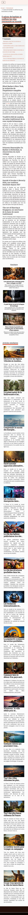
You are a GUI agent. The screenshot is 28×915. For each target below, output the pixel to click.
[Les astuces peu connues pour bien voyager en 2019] (14, 273)
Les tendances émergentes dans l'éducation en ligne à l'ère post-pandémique (13, 502)
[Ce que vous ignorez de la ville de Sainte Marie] (14, 876)
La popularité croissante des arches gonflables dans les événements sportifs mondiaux (14, 642)
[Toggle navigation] (3, 2)
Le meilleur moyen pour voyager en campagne (14, 848)
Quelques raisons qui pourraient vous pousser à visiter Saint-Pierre (13, 747)
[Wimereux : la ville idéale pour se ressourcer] (14, 701)
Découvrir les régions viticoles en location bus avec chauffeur (13, 361)
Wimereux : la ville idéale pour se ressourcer (12, 710)
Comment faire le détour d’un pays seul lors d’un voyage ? (13, 677)
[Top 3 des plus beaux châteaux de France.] (14, 806)
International (9, 8)
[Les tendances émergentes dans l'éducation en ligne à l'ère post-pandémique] (14, 492)
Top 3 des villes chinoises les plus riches (11, 780)
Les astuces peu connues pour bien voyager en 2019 (14, 282)
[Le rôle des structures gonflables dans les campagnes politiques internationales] (14, 563)
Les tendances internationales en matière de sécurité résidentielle (12, 607)
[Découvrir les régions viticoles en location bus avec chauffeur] (14, 352)
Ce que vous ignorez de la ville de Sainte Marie (13, 884)
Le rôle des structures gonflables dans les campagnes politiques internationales (13, 573)
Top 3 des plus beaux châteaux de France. (12, 814)
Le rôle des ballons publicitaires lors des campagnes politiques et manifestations (13, 537)
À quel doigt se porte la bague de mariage (14, 305)
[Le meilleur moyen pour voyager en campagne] (14, 840)
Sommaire (7, 39)
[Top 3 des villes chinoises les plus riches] (14, 771)
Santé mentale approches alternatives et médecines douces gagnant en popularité (13, 466)
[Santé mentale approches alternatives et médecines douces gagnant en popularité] (14, 456)
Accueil (3, 8)
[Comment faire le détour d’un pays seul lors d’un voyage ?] (14, 668)
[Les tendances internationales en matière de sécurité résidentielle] (14, 596)
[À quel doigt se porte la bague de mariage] (14, 296)
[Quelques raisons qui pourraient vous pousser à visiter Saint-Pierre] (14, 736)
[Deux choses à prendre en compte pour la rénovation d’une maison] (14, 319)
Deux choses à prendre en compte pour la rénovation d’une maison (14, 328)
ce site (8, 103)
